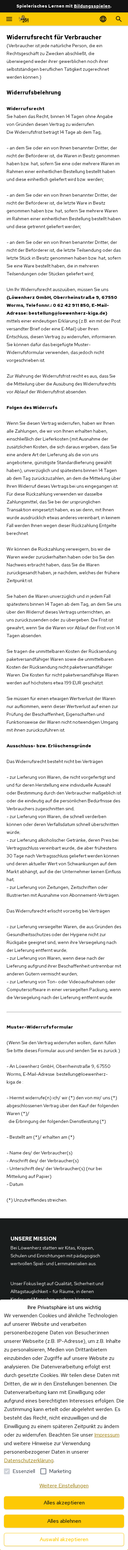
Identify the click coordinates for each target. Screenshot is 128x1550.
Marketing (60, 1471)
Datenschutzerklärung (28, 1460)
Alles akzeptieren (64, 1502)
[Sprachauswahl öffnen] (103, 19)
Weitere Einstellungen (64, 1485)
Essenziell (23, 1471)
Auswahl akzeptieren (64, 1539)
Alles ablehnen (64, 1521)
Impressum (106, 1434)
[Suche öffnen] (118, 19)
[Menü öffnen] (9, 19)
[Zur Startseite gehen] (23, 19)
